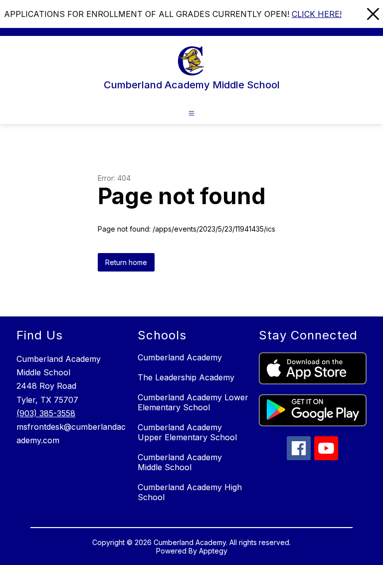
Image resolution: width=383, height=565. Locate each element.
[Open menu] (191, 113)
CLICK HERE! (317, 14)
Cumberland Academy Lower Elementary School (193, 402)
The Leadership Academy (186, 377)
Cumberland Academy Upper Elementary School (187, 432)
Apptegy (213, 551)
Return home (126, 262)
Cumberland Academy (180, 357)
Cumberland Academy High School (190, 492)
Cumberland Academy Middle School (180, 462)
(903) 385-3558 (45, 413)
